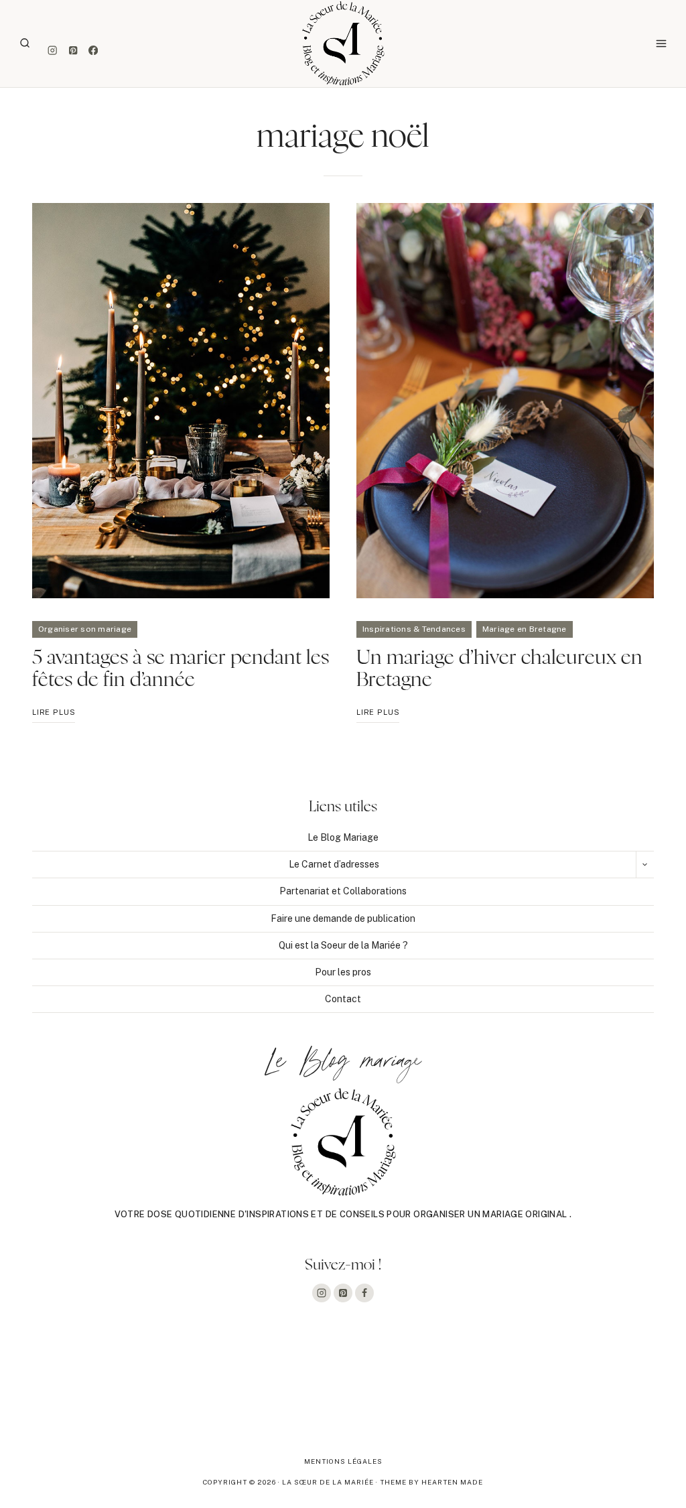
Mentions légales (343, 1461)
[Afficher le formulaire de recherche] (24, 43)
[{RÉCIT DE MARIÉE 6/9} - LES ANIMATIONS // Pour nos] (481, 1392)
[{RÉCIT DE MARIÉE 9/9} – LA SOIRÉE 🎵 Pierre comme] (68, 1392)
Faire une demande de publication (343, 918)
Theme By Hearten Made (431, 1482)
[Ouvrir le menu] (661, 43)
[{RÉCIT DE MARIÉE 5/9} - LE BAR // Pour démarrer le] (618, 1392)
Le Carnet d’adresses (334, 864)
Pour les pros (343, 972)
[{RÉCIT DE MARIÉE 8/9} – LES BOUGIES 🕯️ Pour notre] (205, 1392)
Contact (343, 998)
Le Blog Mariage (343, 837)
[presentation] (181, 401)
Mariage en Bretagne (524, 629)
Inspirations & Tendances (414, 629)
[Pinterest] (72, 50)
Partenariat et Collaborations (343, 891)
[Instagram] (52, 50)
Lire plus (53, 715)
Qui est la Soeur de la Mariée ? (343, 945)
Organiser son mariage (84, 629)
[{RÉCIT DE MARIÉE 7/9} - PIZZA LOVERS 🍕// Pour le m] (343, 1392)
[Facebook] (93, 50)
